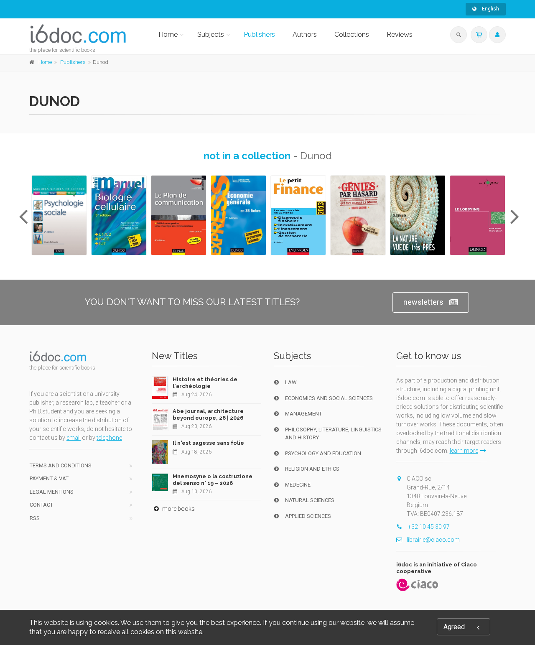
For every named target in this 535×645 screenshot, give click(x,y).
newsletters (423, 302)
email (73, 437)
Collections (351, 34)
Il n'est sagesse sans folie (208, 443)
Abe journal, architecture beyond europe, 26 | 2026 (208, 414)
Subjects (210, 34)
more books (178, 508)
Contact (41, 505)
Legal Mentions (52, 492)
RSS (35, 518)
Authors (305, 34)
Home (168, 34)
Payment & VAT (49, 478)
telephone (109, 437)
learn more (464, 450)
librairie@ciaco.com (433, 539)
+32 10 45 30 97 (428, 526)
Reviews (400, 34)
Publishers (259, 34)
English (490, 9)
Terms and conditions (61, 465)
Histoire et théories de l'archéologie (205, 382)
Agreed (454, 627)
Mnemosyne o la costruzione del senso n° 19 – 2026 (212, 479)
